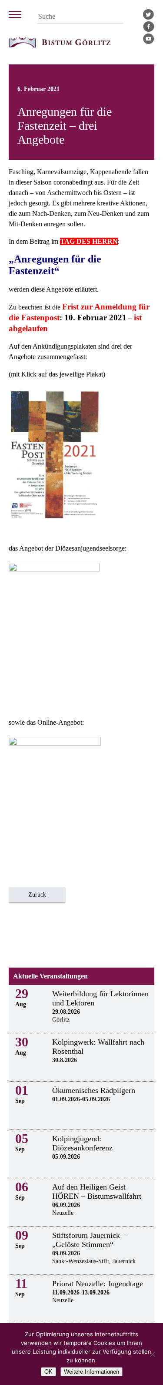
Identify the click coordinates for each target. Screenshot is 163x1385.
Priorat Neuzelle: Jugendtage (97, 1283)
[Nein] (152, 1354)
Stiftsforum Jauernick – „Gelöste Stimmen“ (89, 1240)
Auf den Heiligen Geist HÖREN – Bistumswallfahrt (96, 1191)
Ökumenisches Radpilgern (93, 1090)
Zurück (37, 894)
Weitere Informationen (91, 1371)
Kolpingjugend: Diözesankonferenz (82, 1143)
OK (48, 1371)
